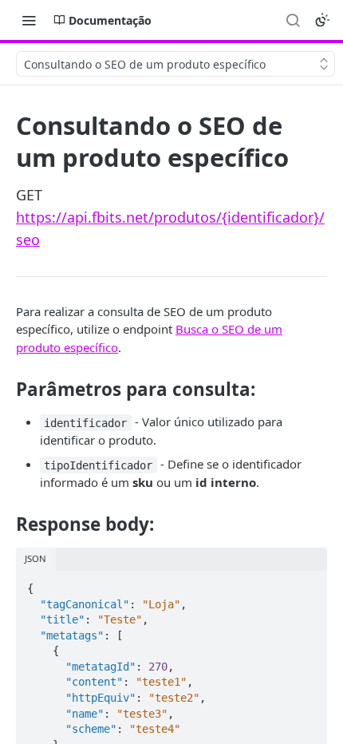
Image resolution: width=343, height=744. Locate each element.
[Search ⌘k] (293, 20)
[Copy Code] (308, 584)
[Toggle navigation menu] (28, 20)
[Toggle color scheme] (322, 20)
